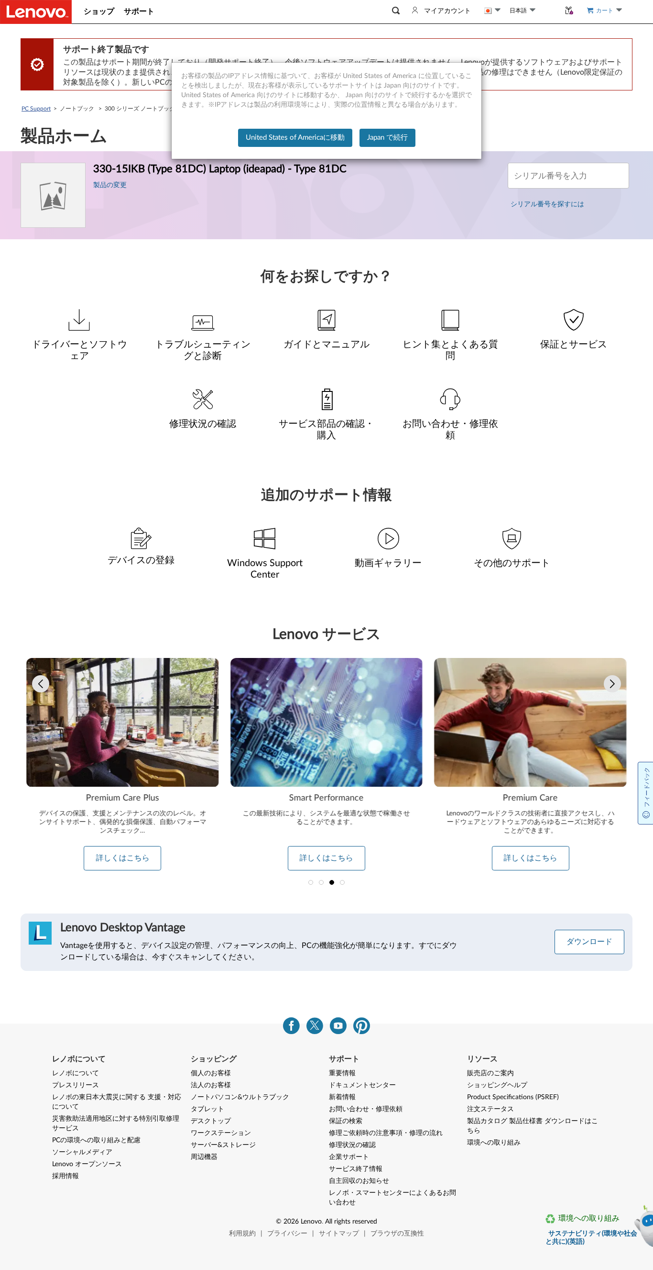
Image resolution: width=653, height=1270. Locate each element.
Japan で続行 (387, 137)
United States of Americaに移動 (295, 137)
